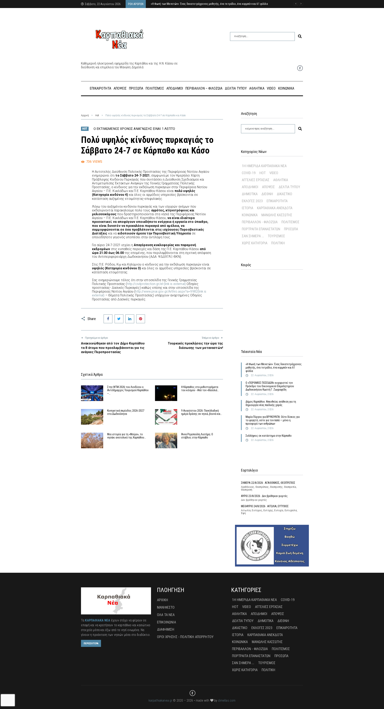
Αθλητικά (280, 180)
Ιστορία (247, 208)
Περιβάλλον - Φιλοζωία (260, 222)
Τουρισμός (276, 236)
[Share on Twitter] (119, 318)
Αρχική (85, 115)
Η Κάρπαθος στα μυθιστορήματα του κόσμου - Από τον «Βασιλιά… (200, 388)
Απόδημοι (250, 187)
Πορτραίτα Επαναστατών (261, 229)
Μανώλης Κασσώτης (276, 215)
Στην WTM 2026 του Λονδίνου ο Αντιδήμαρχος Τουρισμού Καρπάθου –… (128, 390)
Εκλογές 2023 (252, 201)
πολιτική (278, 243)
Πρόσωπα (291, 229)
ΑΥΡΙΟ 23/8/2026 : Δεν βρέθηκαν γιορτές (264, 496)
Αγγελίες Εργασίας (255, 180)
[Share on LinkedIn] (129, 318)
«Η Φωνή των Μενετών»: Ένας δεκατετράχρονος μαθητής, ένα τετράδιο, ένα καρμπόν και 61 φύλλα (274, 368)
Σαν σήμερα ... (253, 236)
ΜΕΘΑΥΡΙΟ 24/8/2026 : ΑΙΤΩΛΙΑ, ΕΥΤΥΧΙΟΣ (265, 506)
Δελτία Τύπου (289, 187)
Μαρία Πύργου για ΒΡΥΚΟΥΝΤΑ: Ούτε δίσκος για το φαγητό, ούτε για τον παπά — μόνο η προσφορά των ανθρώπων (273, 420)
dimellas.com (226, 700)
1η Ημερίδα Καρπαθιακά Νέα (264, 166)
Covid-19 (249, 173)
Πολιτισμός (290, 222)
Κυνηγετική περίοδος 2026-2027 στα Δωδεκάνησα (125, 412)
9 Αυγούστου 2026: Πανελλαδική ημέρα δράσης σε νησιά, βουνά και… (201, 412)
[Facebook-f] (300, 68)
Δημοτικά (250, 194)
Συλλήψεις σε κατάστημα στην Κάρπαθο (269, 435)
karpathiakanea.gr (160, 700)
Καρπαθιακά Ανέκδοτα (274, 208)
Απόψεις (268, 187)
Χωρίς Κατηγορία (254, 243)
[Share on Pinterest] (140, 318)
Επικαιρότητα (277, 201)
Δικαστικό (284, 194)
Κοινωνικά (250, 215)
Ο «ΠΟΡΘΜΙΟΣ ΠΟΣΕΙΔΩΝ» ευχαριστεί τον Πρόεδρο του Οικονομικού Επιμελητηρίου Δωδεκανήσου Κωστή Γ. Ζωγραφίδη (270, 386)
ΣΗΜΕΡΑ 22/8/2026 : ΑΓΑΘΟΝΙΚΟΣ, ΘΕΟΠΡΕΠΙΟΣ (268, 482)
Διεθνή (267, 194)
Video (273, 173)
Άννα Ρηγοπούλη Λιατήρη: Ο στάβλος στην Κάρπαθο (197, 436)
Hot (97, 115)
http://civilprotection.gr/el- (156, 284)
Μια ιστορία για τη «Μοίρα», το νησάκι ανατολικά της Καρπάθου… (126, 436)
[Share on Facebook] (108, 318)
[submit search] (300, 36)
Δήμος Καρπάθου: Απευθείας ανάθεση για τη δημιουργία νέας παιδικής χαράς (271, 403)
